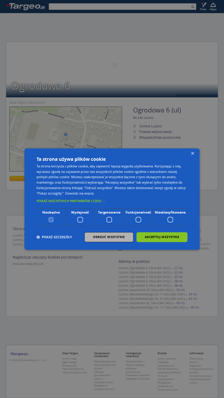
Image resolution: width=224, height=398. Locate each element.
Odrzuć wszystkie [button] (109, 237)
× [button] (192, 153)
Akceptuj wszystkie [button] (162, 237)
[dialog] (112, 199)
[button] (112, 201)
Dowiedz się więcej (79, 193)
